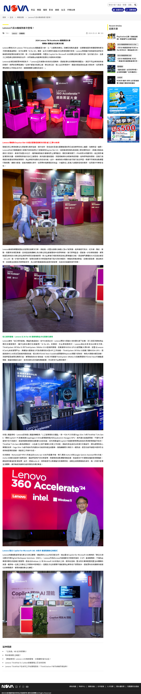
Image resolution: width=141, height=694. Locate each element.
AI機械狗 (21, 33)
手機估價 (71, 9)
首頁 (4, 17)
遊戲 (57, 9)
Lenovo (14, 33)
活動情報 (132, 9)
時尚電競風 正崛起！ (13, 655)
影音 (51, 9)
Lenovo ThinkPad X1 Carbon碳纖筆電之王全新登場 (25, 662)
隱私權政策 (120, 686)
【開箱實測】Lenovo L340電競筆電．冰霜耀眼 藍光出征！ (28, 659)
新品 (33, 9)
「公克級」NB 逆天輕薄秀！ (16, 651)
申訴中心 (82, 686)
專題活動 (20, 17)
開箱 (39, 9)
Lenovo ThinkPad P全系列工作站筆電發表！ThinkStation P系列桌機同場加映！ (37, 666)
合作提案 (100, 686)
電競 (45, 9)
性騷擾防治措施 (133, 686)
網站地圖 (72, 686)
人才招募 (110, 686)
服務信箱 (91, 686)
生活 (63, 9)
